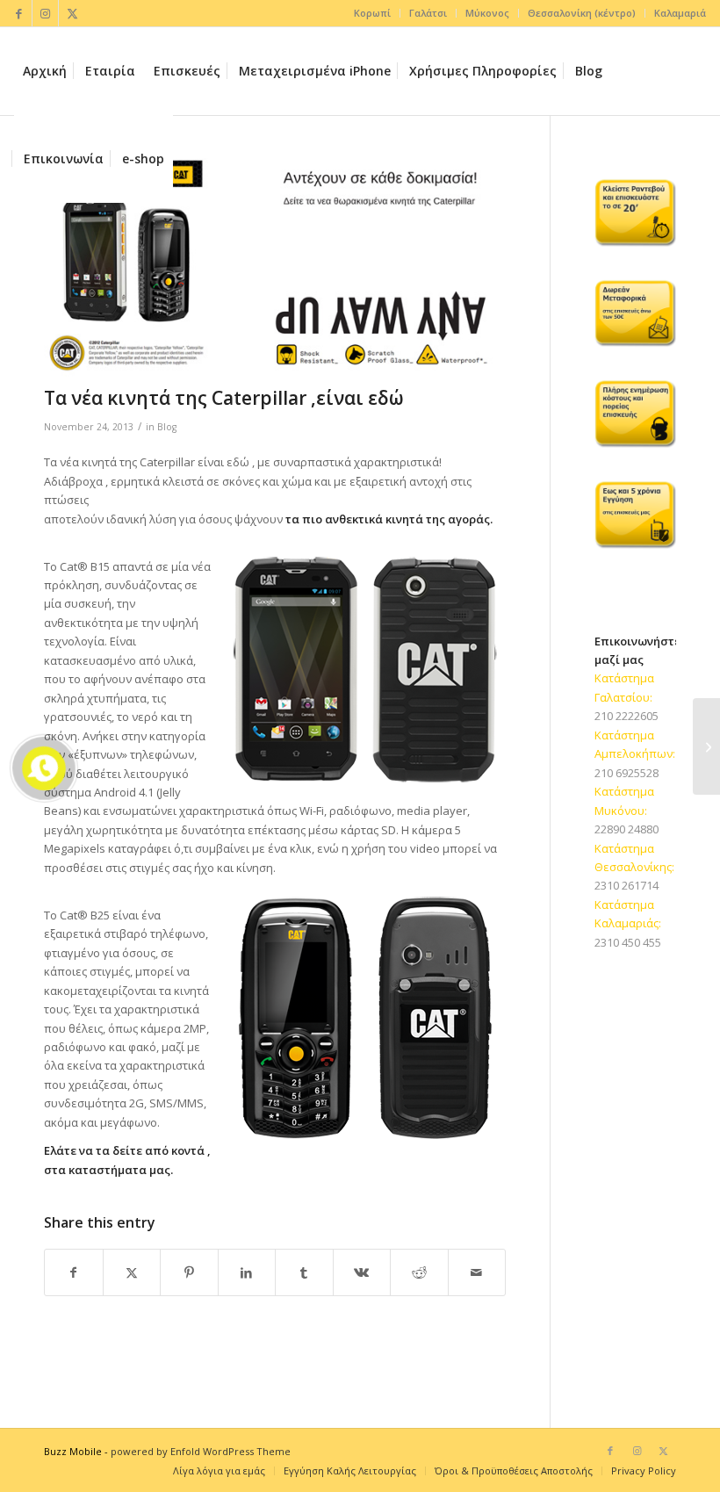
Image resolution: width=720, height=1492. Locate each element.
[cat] (275, 268)
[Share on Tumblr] (304, 1272)
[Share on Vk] (362, 1272)
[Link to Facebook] (19, 13)
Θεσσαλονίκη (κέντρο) (582, 12)
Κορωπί (372, 12)
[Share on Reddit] (419, 1272)
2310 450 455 (627, 942)
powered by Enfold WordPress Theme (201, 1451)
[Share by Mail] (477, 1272)
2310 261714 (626, 885)
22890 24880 (626, 829)
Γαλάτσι (428, 12)
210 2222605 (626, 716)
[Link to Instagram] (45, 13)
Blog (166, 427)
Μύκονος (487, 12)
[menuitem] (372, 13)
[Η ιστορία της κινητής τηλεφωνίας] (706, 746)
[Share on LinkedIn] (247, 1272)
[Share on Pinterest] (189, 1272)
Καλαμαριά (680, 12)
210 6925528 (626, 773)
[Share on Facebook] (74, 1272)
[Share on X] (132, 1272)
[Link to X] (72, 13)
